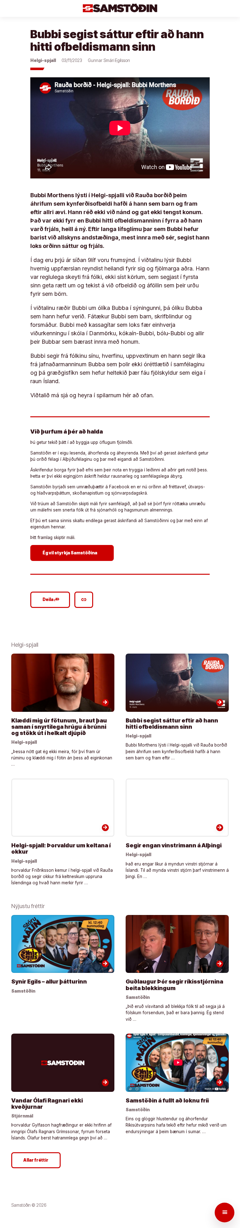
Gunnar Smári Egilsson (109, 60)
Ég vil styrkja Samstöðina (72, 552)
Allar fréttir (35, 1160)
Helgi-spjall (43, 60)
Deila (51, 599)
